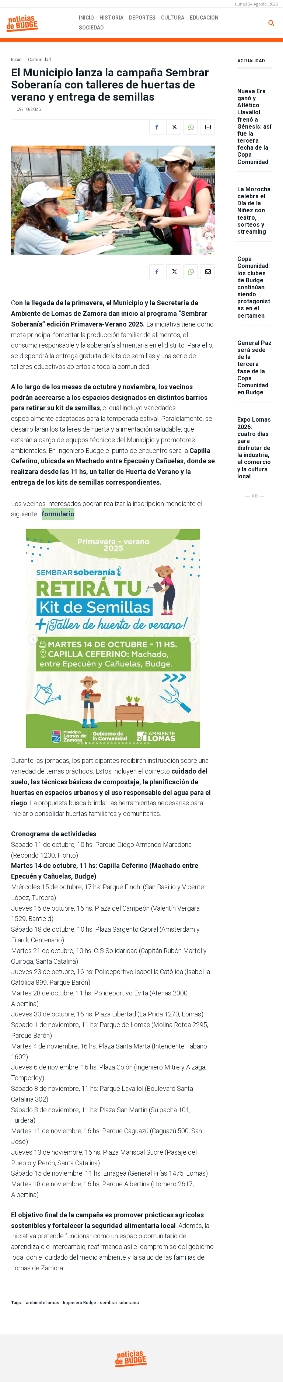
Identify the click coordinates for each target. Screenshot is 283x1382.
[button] (271, 22)
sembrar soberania (119, 1302)
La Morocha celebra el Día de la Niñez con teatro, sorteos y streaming (253, 210)
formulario (58, 514)
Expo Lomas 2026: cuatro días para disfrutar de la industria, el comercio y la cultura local (254, 448)
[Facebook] (156, 127)
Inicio (16, 59)
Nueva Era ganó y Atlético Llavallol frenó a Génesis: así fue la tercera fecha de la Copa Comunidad (254, 126)
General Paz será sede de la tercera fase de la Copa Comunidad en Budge (254, 367)
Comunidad (39, 59)
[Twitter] (173, 127)
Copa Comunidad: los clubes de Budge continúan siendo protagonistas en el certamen (253, 287)
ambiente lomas (42, 1302)
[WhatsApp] (190, 127)
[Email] (207, 127)
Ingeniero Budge (79, 1302)
